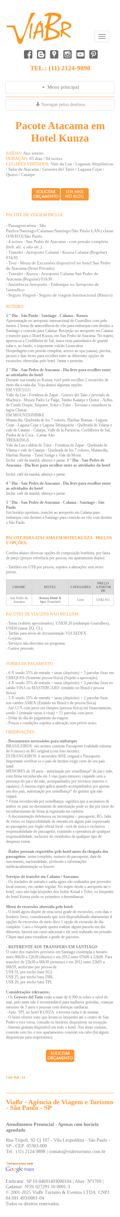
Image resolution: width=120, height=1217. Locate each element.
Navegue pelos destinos (62, 104)
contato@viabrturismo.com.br (77, 1151)
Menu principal (62, 87)
